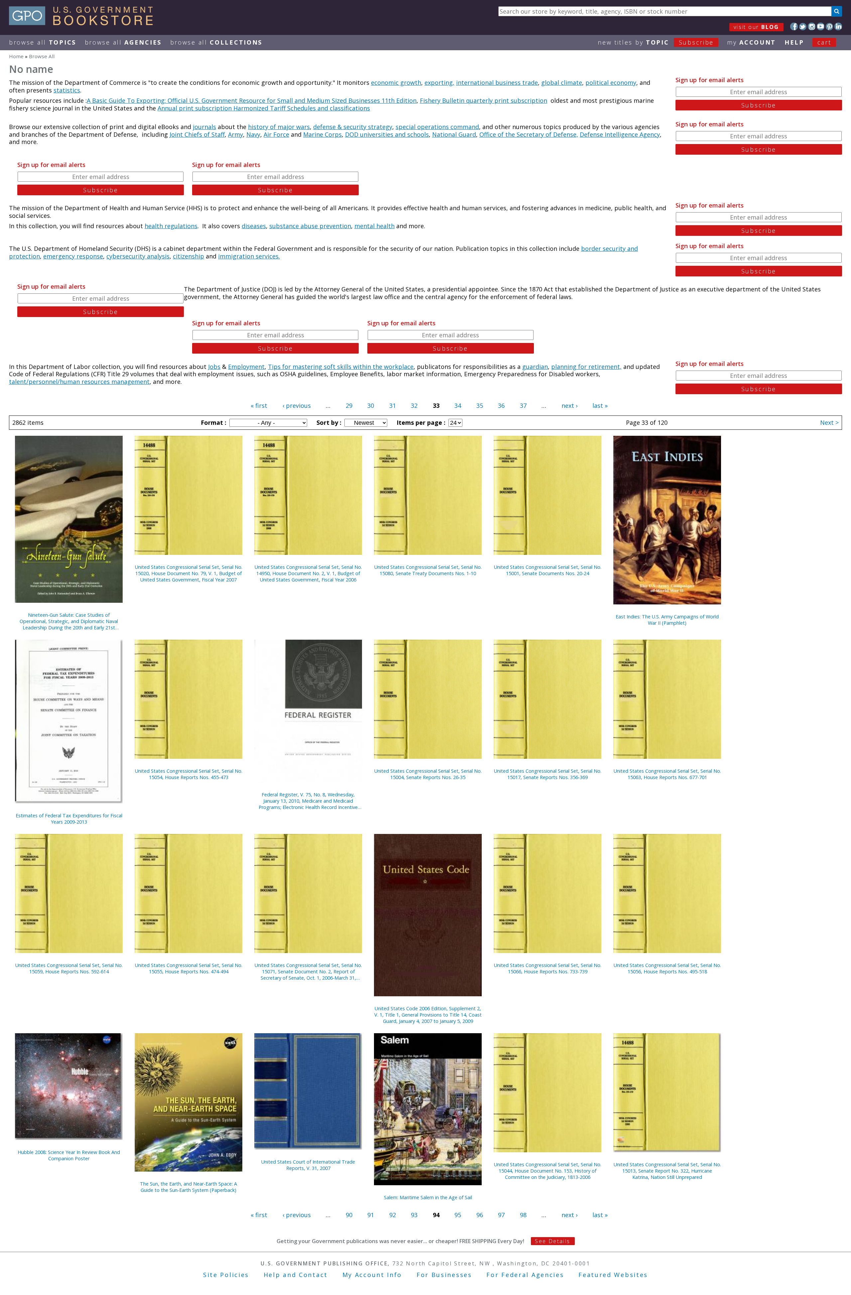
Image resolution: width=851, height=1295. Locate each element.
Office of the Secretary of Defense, (528, 134)
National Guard (454, 134)
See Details (552, 1241)
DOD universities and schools (387, 134)
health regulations (171, 226)
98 (523, 1215)
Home (16, 56)
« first (259, 405)
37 (523, 405)
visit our (756, 27)
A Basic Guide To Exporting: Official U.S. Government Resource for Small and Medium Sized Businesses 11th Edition (252, 100)
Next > (829, 422)
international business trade (497, 82)
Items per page (420, 422)
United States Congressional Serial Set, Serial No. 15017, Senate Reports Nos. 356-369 (547, 774)
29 (349, 405)
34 (457, 405)
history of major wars (279, 127)
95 (457, 1215)
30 (370, 405)
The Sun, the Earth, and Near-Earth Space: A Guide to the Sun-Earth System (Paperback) (188, 1187)
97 (501, 1215)
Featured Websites (613, 1275)
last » (600, 405)
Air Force (276, 134)
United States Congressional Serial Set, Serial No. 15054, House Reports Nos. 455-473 (188, 774)
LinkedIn (838, 26)
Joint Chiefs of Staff (197, 134)
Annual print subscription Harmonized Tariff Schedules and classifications (264, 108)
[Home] (84, 23)
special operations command (437, 127)
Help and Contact (296, 1275)
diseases (254, 226)
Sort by (328, 422)
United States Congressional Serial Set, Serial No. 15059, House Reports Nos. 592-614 (69, 968)
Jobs (214, 367)
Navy (253, 134)
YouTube (820, 26)
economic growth (396, 82)
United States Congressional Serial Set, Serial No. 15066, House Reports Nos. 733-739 (547, 968)
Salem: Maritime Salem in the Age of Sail (428, 1197)
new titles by (656, 42)
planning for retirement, (586, 367)
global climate (561, 82)
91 (370, 1215)
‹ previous (297, 405)
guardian (535, 367)
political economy (610, 82)
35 (479, 405)
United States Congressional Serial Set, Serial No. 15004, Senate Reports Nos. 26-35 (428, 774)
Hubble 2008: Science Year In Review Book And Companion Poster (69, 1155)
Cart (824, 42)
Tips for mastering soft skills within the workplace (341, 367)
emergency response (73, 256)
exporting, (439, 82)
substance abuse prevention (310, 226)
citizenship (188, 256)
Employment (246, 367)
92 (392, 1215)
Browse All (42, 42)
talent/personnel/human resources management (79, 382)
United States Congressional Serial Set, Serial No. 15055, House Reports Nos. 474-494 (188, 968)
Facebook (794, 26)
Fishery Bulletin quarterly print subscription (483, 100)
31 (392, 405)
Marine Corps (322, 134)
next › (569, 405)
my (751, 42)
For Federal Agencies (525, 1275)
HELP (794, 42)
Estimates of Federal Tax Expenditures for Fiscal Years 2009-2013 (69, 818)
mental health (374, 226)
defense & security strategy (352, 127)
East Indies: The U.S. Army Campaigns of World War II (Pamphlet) (667, 619)
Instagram (811, 26)
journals (204, 127)
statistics (67, 90)
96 (479, 1215)
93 (414, 1215)
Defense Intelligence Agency (620, 134)
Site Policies (226, 1275)
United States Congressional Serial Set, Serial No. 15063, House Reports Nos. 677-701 (667, 774)
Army (235, 134)
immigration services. (249, 256)
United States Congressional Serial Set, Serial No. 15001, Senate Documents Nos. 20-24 (547, 570)
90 (349, 1215)
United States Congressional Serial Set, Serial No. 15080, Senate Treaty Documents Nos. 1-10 (428, 570)
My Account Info (372, 1275)
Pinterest (829, 26)
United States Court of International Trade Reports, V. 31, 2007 (308, 1165)
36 (501, 405)
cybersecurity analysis (138, 256)
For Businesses (444, 1275)
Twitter (803, 26)
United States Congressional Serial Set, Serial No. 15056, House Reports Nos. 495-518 (667, 968)
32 (414, 405)
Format (213, 422)
